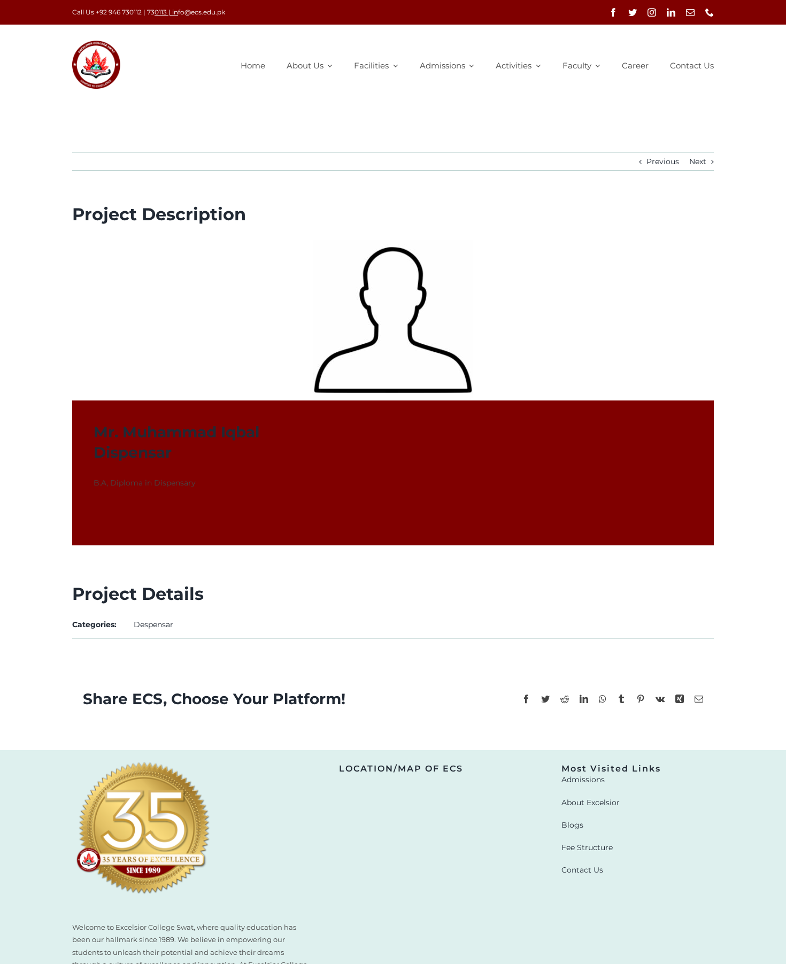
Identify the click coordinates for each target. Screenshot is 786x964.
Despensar (153, 624)
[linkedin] (671, 12)
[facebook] (613, 12)
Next (697, 161)
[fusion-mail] (136, 514)
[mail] (690, 12)
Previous (662, 161)
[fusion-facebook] (98, 514)
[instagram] (652, 12)
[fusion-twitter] (117, 514)
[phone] (709, 12)
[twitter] (632, 12)
